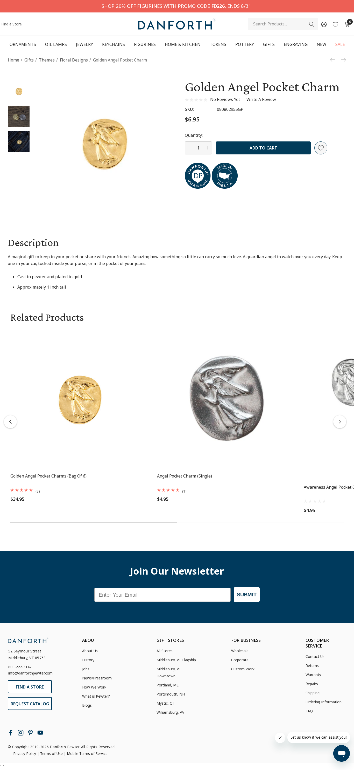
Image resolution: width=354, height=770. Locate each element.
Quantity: (194, 135)
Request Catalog (30, 704)
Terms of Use (51, 753)
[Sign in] (323, 24)
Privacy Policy (24, 753)
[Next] (342, 59)
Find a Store (11, 24)
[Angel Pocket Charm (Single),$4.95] (226, 399)
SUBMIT (247, 594)
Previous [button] (10, 421)
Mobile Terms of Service (87, 753)
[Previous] (334, 59)
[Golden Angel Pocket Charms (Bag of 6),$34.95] (79, 399)
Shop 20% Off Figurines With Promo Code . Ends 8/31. (177, 6)
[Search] (312, 24)
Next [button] (339, 421)
